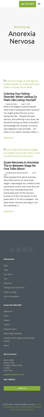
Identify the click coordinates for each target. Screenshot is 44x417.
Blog (5, 265)
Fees (5, 279)
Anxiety (6, 320)
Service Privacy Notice (24, 407)
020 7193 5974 (27, 4)
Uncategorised (11, 173)
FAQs (6, 270)
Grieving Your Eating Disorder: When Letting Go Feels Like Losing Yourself (20, 96)
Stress (6, 316)
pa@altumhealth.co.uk (14, 374)
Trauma (7, 324)
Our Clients (8, 274)
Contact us (22, 388)
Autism (6, 345)
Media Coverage (10, 292)
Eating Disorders (11, 104)
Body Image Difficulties (13, 333)
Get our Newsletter (11, 296)
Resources (8, 283)
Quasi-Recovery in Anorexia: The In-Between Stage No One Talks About (21, 165)
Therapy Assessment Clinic (14, 287)
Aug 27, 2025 (25, 104)
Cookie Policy (28, 409)
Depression (8, 311)
